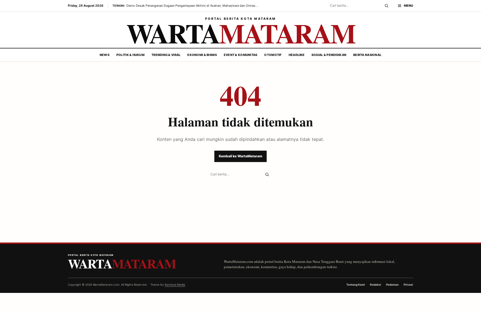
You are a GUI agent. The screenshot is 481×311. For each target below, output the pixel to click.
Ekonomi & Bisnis (202, 55)
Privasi (408, 284)
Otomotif (272, 55)
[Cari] (386, 6)
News (104, 55)
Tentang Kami (355, 284)
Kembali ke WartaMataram (240, 156)
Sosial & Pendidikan (328, 55)
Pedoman (392, 284)
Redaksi (375, 284)
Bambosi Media (175, 284)
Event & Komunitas (240, 55)
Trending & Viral (165, 55)
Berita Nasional (367, 55)
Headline (297, 55)
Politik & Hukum (130, 55)
